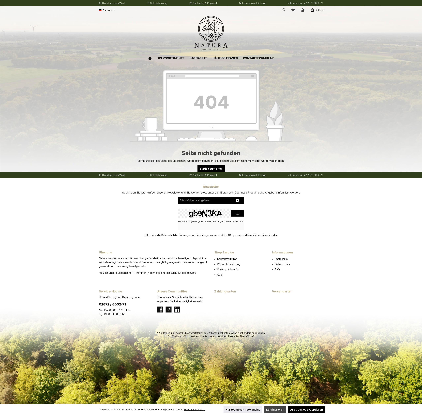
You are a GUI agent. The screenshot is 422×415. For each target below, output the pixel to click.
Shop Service (224, 252)
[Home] (150, 58)
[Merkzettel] (293, 10)
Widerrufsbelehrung (228, 264)
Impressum (281, 259)
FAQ (277, 269)
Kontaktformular (227, 259)
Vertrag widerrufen (228, 269)
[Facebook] (160, 309)
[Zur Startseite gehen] (211, 33)
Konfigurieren (275, 409)
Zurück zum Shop (211, 168)
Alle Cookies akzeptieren (306, 409)
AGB (230, 235)
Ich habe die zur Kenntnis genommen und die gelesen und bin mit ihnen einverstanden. (212, 235)
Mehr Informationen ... (194, 409)
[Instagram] (168, 309)
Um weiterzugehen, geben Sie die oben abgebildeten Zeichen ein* (211, 221)
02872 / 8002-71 (112, 304)
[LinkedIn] (177, 309)
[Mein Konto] (303, 10)
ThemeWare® (247, 336)
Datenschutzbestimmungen (176, 235)
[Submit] (237, 200)
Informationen (282, 252)
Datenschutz (282, 264)
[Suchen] (283, 10)
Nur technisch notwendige (243, 409)
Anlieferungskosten (219, 333)
